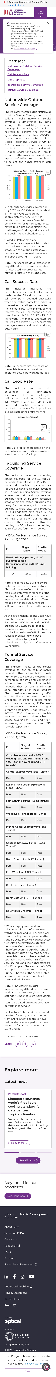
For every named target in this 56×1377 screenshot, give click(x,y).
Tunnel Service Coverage (23, 90)
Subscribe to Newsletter (19, 1264)
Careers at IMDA (14, 1233)
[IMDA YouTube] (31, 1277)
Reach (8, 1305)
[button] (18, 1044)
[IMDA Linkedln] (6, 1277)
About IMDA (11, 1227)
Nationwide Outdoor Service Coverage (25, 68)
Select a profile (41, 12)
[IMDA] (15, 12)
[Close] (48, 23)
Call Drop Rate (16, 79)
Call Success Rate (18, 74)
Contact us (10, 1239)
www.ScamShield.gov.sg (24, 49)
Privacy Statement (15, 1292)
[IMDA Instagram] (22, 1277)
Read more (17, 1142)
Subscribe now (16, 1196)
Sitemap (9, 1258)
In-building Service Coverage (25, 84)
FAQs (7, 1252)
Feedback (10, 1245)
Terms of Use (12, 1299)
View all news (27, 1160)
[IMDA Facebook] (14, 1277)
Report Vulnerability (16, 1286)
